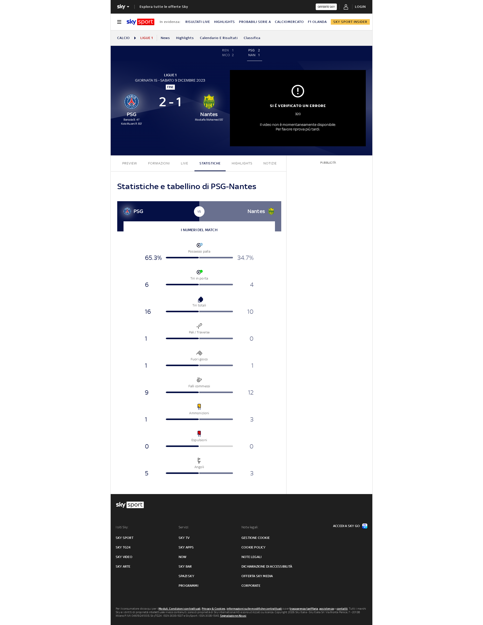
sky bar (185, 566)
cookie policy (254, 547)
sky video (124, 557)
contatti (342, 608)
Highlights (185, 38)
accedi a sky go (346, 526)
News (165, 38)
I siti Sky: (122, 527)
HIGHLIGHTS (224, 22)
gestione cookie (256, 538)
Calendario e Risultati (219, 38)
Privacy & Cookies (213, 608)
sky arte (123, 566)
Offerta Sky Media (257, 576)
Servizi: (184, 527)
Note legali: (250, 527)
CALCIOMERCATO (289, 22)
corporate (251, 585)
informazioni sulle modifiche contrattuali (254, 608)
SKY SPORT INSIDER (350, 22)
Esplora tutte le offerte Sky (164, 7)
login (360, 7)
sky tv (184, 538)
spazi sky (186, 576)
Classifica (252, 38)
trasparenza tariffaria (304, 608)
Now (183, 557)
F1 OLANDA (317, 22)
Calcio (123, 38)
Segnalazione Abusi (233, 615)
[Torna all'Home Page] (140, 22)
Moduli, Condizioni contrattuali (179, 608)
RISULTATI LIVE (197, 22)
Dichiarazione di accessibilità (267, 566)
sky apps (186, 547)
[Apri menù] (119, 22)
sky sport (124, 538)
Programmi (188, 585)
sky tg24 (123, 547)
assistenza (326, 608)
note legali (251, 557)
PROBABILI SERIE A (255, 22)
